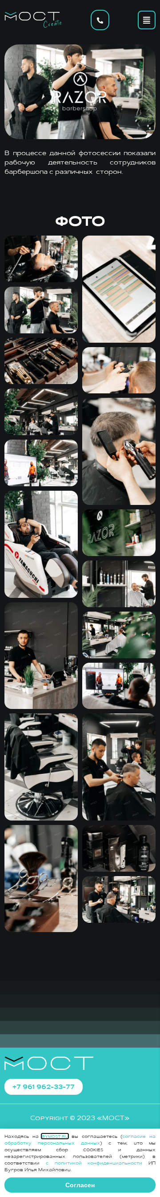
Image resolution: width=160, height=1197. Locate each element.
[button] (147, 20)
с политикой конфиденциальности (94, 1163)
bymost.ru (55, 1136)
